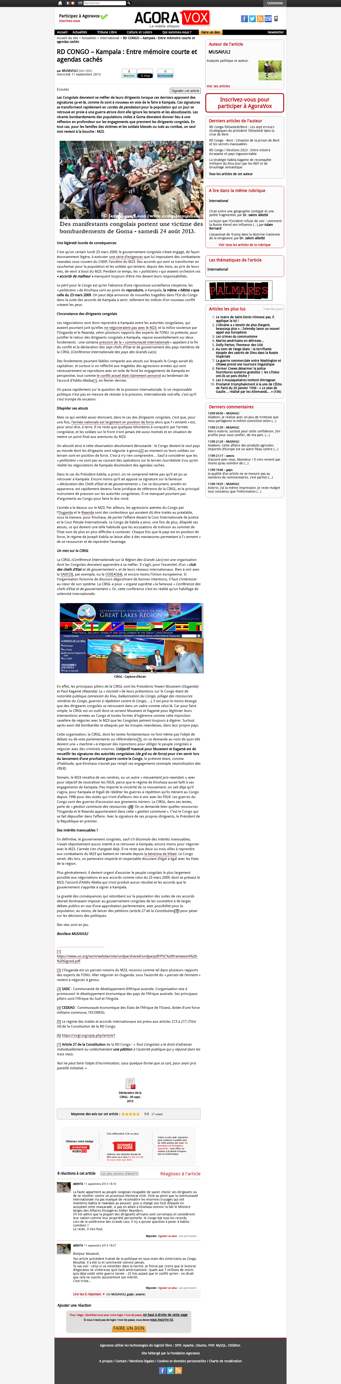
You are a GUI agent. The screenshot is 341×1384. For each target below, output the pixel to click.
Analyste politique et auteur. (228, 61)
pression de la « (134, 342)
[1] (95, 380)
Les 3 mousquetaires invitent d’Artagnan (245, 380)
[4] (120, 574)
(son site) (85, 70)
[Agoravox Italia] (73, 3)
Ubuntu (201, 1345)
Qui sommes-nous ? (176, 32)
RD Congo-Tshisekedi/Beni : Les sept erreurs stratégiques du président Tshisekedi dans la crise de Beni (241, 130)
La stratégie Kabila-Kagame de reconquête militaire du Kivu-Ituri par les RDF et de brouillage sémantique (240, 163)
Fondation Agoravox (185, 1353)
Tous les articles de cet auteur (231, 174)
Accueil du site (67, 38)
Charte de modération (225, 1361)
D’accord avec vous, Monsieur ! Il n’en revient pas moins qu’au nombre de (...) (244, 461)
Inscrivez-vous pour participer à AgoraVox (245, 102)
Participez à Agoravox (79, 15)
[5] (139, 739)
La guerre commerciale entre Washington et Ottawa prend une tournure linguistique (248, 362)
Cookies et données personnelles (181, 1361)
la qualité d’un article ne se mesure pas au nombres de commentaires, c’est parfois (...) (240, 475)
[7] (59, 1044)
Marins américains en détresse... (240, 341)
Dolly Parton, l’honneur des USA (239, 345)
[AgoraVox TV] (268, 21)
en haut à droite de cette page (165, 1315)
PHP (211, 1345)
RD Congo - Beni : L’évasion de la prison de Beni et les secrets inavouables (244, 142)
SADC (65, 574)
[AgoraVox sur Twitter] (252, 21)
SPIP (178, 1345)
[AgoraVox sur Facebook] (244, 21)
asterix (78, 1184)
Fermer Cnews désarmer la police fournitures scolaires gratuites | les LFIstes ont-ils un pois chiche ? (247, 372)
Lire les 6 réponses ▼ (109, 1294)
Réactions (129, 75)
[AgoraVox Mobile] (276, 21)
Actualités (80, 32)
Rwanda (87, 512)
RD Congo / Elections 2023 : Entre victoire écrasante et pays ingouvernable (239, 152)
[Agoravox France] (68, 3)
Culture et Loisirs (139, 32)
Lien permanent (187, 1236)
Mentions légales (141, 1361)
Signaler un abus (167, 1236)
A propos (106, 1361)
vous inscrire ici (161, 1319)
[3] (71, 574)
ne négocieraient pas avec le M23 (130, 328)
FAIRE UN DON (129, 1328)
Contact (121, 1361)
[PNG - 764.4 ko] (131, 673)
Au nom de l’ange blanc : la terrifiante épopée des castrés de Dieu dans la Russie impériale (247, 352)
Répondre (151, 1236)
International (109, 38)
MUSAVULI (70, 70)
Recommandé (165, 75)
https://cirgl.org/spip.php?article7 (88, 1035)
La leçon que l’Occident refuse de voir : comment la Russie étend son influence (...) (245, 222)
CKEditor (234, 1345)
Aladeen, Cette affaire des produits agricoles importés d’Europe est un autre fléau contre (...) (243, 447)
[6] (59, 1035)
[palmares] (238, 299)
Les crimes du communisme (236, 336)
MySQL (221, 1345)
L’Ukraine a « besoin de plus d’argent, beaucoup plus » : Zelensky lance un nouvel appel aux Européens (248, 328)
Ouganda (65, 512)
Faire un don (210, 32)
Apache (188, 1345)
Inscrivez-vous (69, 21)
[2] (141, 451)
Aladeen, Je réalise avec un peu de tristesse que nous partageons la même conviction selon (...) (243, 419)
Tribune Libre (107, 32)
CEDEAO (111, 574)
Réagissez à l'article (180, 1173)
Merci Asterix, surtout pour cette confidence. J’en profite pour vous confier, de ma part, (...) (244, 433)
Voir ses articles (218, 86)
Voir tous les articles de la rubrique (245, 245)
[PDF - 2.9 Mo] (130, 1090)
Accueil (62, 32)
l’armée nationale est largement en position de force (112, 422)
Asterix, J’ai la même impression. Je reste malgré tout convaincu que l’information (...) (244, 489)
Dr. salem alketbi (255, 215)
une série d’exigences (126, 257)
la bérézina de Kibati (160, 854)
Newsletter (276, 32)
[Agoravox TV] (79, 3)
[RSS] (260, 21)
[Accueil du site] (173, 28)
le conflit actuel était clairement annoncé (129, 376)
